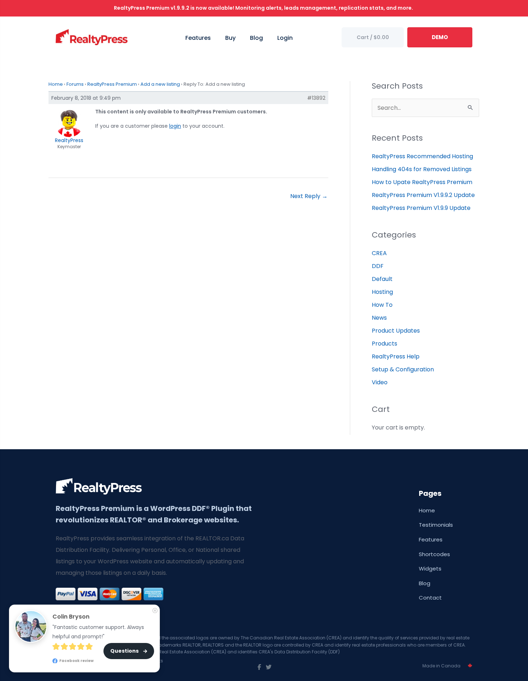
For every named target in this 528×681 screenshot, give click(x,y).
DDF (378, 266)
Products (384, 343)
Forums (75, 84)
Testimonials (436, 525)
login (175, 126)
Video (380, 382)
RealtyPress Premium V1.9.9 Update (421, 208)
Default (382, 279)
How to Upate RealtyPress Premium (422, 182)
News (379, 318)
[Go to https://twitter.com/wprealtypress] (269, 667)
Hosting (382, 292)
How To (382, 305)
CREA (379, 253)
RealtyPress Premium (112, 84)
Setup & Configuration (403, 369)
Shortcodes (434, 554)
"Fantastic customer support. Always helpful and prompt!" (98, 632)
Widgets (430, 568)
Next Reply (309, 196)
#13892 (316, 98)
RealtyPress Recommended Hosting (422, 156)
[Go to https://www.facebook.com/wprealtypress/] (259, 667)
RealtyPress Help (396, 356)
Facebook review (76, 660)
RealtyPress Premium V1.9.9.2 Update (423, 195)
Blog (424, 583)
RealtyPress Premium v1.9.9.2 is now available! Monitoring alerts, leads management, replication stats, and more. (264, 7)
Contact (430, 597)
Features (431, 539)
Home (55, 84)
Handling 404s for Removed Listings (422, 169)
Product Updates (396, 331)
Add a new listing (160, 84)
